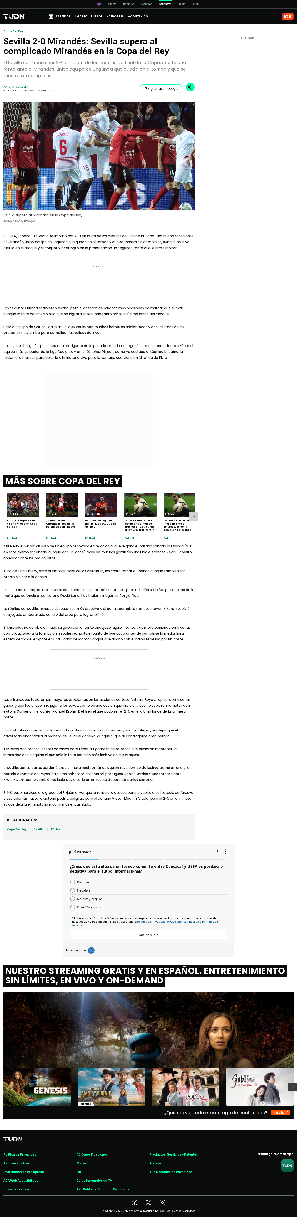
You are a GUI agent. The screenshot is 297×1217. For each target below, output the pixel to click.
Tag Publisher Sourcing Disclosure (103, 1189)
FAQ (79, 1172)
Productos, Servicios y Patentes (174, 1154)
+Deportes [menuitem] (115, 16)
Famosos (146, 4)
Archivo (155, 1163)
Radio (182, 4)
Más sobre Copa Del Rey (62, 481)
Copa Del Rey (13, 31)
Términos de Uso (16, 1163)
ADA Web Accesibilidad (20, 1180)
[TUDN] (14, 16)
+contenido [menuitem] (138, 16)
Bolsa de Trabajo (16, 1189)
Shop (195, 4)
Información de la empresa (23, 1172)
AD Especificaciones (92, 1154)
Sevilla (39, 829)
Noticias (128, 4)
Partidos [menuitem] (63, 16)
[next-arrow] (193, 516)
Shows (112, 4)
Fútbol (12, 538)
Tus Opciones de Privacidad (171, 1172)
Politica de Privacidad (20, 1154)
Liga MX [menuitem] (81, 16)
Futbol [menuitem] (96, 16)
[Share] (190, 87)
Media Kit (84, 1163)
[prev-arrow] (1, 1087)
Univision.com (18, 86)
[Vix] (288, 16)
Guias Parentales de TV (94, 1180)
